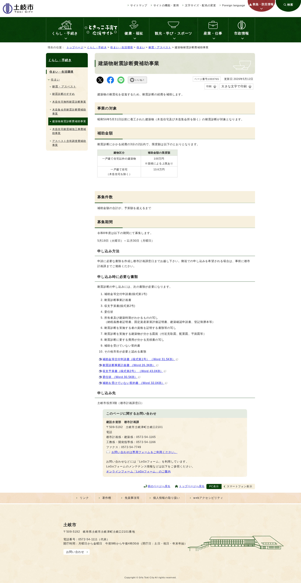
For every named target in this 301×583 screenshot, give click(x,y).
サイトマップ (138, 5)
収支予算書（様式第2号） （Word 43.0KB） (133, 371)
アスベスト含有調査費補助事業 (69, 142)
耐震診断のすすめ (63, 93)
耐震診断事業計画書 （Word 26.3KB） (129, 365)
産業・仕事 (213, 33)
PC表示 (214, 486)
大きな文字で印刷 (234, 86)
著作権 (106, 497)
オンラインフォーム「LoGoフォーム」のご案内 (138, 471)
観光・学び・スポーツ (173, 33)
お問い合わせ (75, 551)
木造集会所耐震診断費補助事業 (69, 111)
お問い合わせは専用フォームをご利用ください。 (144, 452)
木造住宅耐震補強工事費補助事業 (69, 131)
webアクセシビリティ (208, 497)
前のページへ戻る (159, 486)
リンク (84, 497)
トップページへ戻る (191, 486)
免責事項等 (132, 497)
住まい (141, 47)
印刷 (209, 86)
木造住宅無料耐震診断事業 (69, 101)
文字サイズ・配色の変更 (200, 5)
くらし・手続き (65, 33)
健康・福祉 (134, 33)
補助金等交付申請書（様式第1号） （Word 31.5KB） (139, 359)
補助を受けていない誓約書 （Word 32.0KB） (133, 382)
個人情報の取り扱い (166, 497)
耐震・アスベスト (160, 47)
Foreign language (233, 5)
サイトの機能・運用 (166, 5)
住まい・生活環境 (121, 47)
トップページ (75, 47)
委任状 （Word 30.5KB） (120, 377)
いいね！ (140, 80)
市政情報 (241, 33)
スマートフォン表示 (239, 486)
